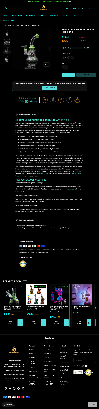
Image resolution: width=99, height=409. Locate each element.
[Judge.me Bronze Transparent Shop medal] (61, 100)
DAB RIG (32, 357)
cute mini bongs (42, 173)
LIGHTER (65, 15)
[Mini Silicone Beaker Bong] (36, 294)
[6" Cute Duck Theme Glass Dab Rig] (82, 294)
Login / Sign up (49, 87)
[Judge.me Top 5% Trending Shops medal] (69, 100)
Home (4, 25)
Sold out (86, 74)
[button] (95, 8)
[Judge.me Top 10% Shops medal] (77, 100)
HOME (5, 15)
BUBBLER (32, 354)
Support (47, 357)
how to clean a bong (69, 189)
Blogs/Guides (48, 361)
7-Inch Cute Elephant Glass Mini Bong (30, 25)
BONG (31, 350)
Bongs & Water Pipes (13, 25)
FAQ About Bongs (50, 365)
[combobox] (14, 8)
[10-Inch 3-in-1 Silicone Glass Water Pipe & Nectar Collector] (59, 294)
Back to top (49, 338)
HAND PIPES (77, 15)
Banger (69, 9)
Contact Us (48, 354)
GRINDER (32, 367)
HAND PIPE (33, 371)
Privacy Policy (64, 362)
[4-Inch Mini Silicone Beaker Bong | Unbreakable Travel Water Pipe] (13, 294)
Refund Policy (64, 370)
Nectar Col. (78, 9)
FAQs (61, 378)
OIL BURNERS (17, 15)
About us (63, 388)
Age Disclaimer (65, 374)
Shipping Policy (65, 366)
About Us (47, 350)
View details (11, 322)
